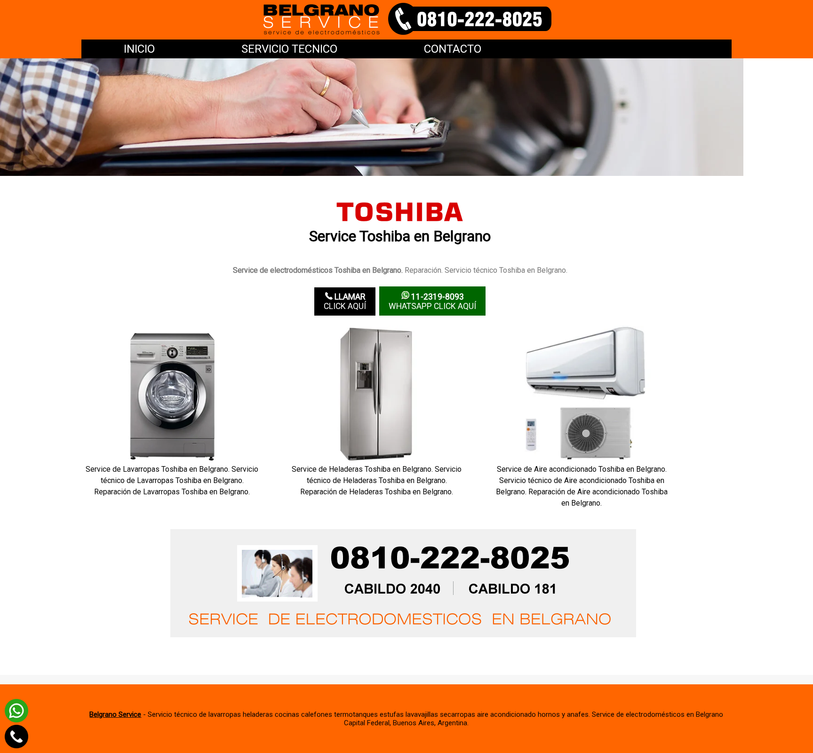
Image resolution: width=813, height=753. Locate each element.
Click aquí (345, 301)
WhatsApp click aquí (432, 301)
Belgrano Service (115, 714)
